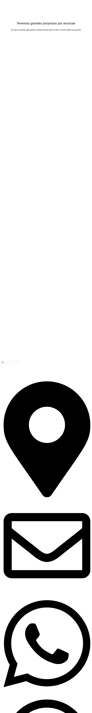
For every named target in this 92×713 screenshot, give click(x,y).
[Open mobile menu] (89, 2)
